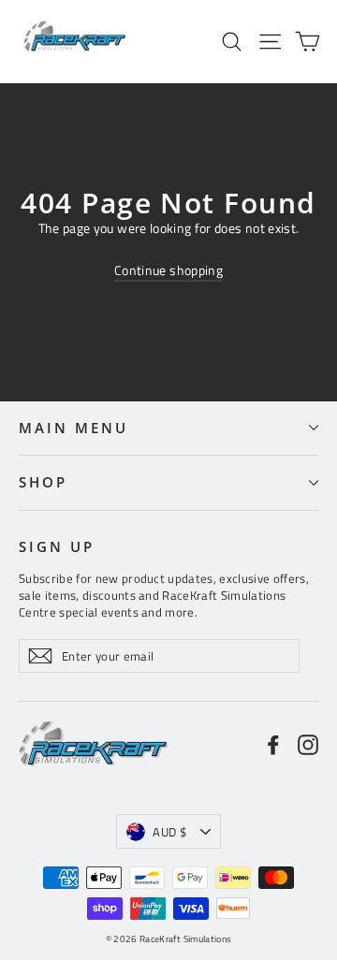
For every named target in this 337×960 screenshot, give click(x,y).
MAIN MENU (73, 427)
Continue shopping (168, 270)
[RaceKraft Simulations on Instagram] (308, 744)
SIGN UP (57, 546)
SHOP (43, 482)
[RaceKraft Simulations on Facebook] (273, 744)
